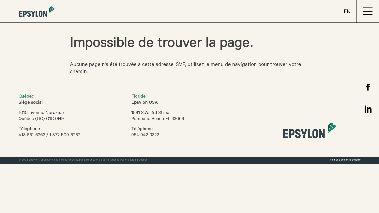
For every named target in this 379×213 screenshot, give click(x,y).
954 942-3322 (145, 135)
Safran (106, 160)
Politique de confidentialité (345, 160)
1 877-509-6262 (64, 135)
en (347, 12)
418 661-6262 (32, 135)
